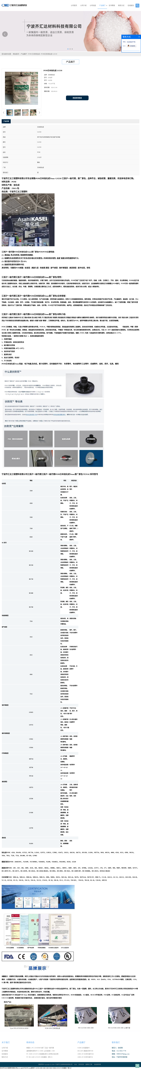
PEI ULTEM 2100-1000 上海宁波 (119, 1028)
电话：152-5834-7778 (119, 1051)
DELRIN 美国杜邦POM (85, 1051)
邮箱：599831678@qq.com (120, 1054)
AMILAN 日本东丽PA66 (85, 1054)
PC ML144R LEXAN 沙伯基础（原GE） (39, 1057)
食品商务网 (97, 1064)
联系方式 (121, 5)
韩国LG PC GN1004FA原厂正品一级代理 (40, 1048)
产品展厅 (102, 5)
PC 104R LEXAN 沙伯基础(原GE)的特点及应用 (42, 1054)
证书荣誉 (112, 5)
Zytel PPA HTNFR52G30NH (19, 1028)
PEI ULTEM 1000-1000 (86, 1028)
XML (75, 1064)
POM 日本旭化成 (34, 54)
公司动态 (93, 5)
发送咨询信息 (77, 98)
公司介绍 (83, 5)
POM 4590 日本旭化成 (52, 1028)
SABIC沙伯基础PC (83, 1048)
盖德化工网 (88, 1064)
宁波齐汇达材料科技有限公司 (63, 1064)
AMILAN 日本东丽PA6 (85, 1057)
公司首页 (74, 5)
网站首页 (16, 54)
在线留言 (131, 5)
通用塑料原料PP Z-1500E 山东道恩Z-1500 (40, 1051)
